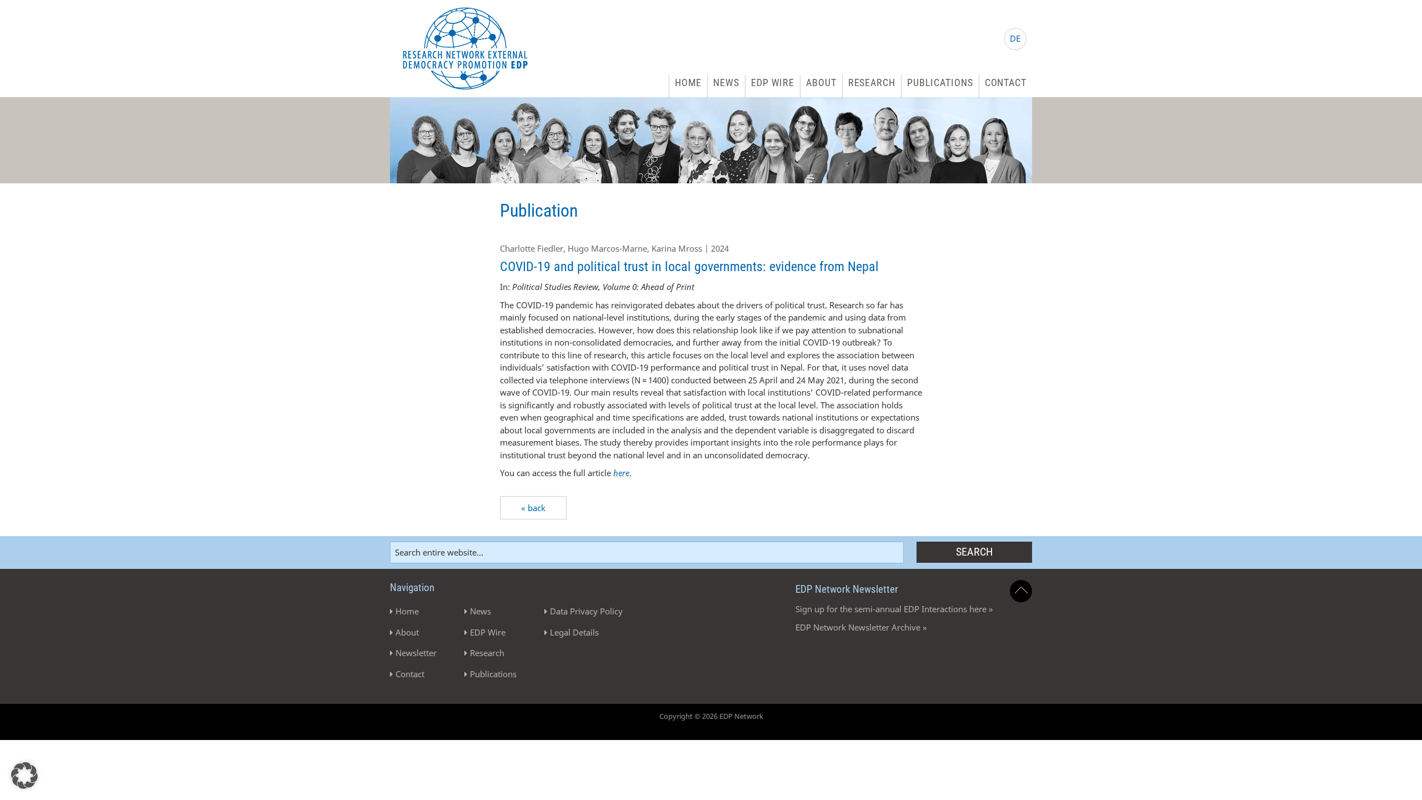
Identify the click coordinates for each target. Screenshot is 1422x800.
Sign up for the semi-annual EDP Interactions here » (894, 608)
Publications (940, 82)
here (621, 472)
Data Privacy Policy (586, 611)
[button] (24, 775)
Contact (1006, 82)
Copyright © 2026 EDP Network (711, 716)
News (726, 82)
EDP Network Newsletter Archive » (861, 627)
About (821, 82)
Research (871, 82)
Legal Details (574, 632)
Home (688, 82)
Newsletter (416, 652)
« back (533, 507)
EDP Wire (772, 82)
